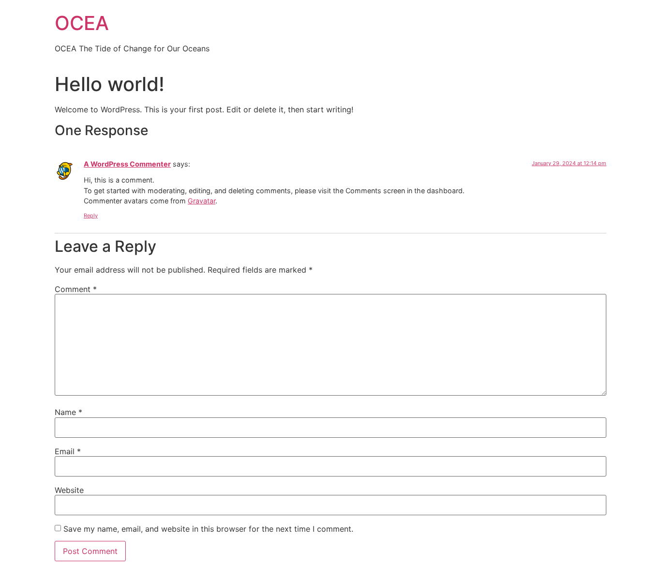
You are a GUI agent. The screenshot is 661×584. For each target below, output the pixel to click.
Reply (91, 215)
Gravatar (201, 201)
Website (69, 490)
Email (68, 451)
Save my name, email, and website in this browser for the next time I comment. (208, 529)
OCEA (82, 23)
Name (68, 412)
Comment (76, 289)
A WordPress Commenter (127, 164)
